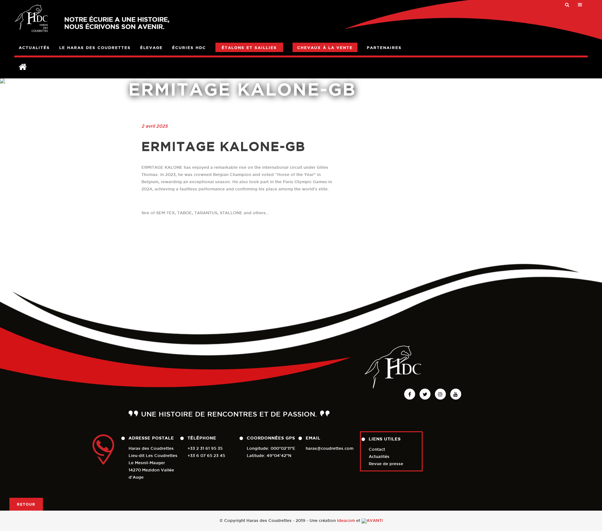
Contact (377, 449)
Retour (26, 504)
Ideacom (346, 520)
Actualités (379, 456)
